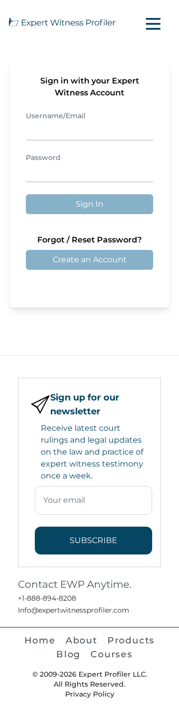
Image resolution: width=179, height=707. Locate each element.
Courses (111, 654)
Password (43, 157)
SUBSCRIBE (93, 540)
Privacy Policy (89, 694)
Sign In (89, 204)
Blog (68, 654)
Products (131, 640)
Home (40, 640)
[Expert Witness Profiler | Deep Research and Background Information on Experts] (61, 21)
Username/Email (56, 115)
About (81, 640)
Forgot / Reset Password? (89, 239)
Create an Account (90, 259)
